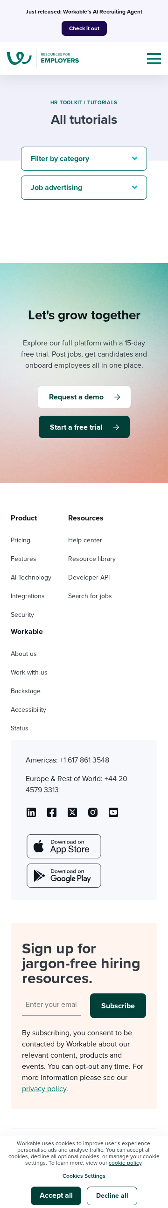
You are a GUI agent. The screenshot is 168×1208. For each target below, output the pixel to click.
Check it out (84, 28)
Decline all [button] (112, 1196)
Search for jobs (90, 596)
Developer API (89, 577)
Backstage (26, 691)
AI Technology (31, 577)
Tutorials (102, 103)
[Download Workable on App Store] (63, 846)
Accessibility (28, 710)
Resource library (92, 559)
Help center (85, 540)
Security (22, 615)
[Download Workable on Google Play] (63, 876)
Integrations (28, 596)
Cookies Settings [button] (84, 1176)
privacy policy (44, 1088)
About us (24, 654)
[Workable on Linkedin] (31, 815)
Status (19, 728)
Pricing (20, 540)
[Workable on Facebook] (51, 815)
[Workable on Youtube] (72, 815)
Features (23, 559)
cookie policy (125, 1163)
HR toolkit (66, 103)
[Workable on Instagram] (113, 815)
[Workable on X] (92, 815)
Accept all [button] (56, 1195)
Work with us (29, 672)
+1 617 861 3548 (84, 760)
